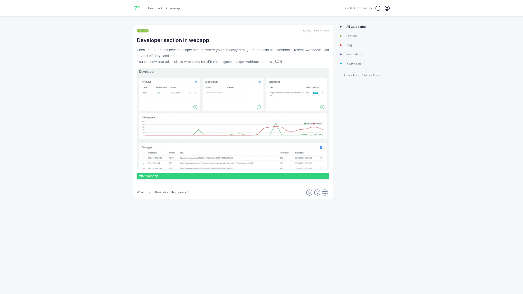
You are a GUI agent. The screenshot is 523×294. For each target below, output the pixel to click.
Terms (356, 75)
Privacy (366, 75)
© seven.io (379, 75)
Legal (347, 75)
